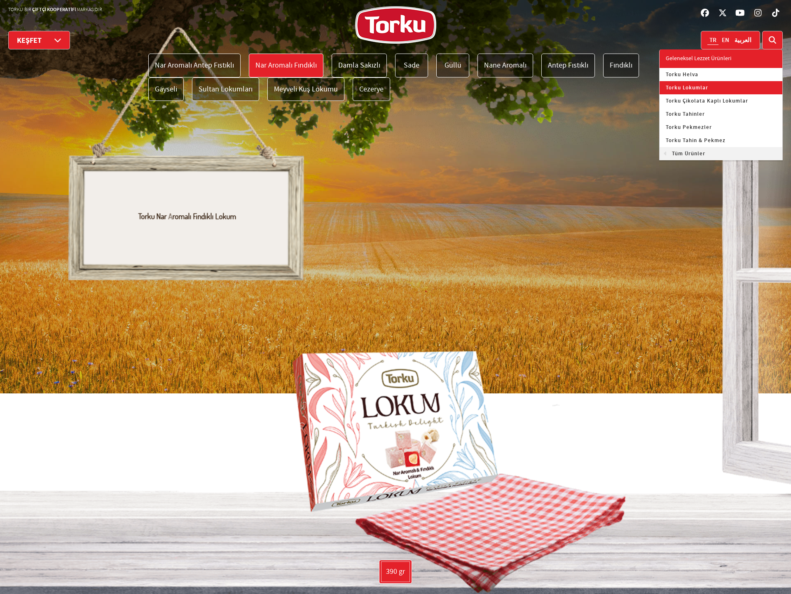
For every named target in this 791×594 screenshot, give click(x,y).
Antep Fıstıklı (568, 65)
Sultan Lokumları (226, 89)
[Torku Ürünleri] (395, 25)
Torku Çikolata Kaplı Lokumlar (707, 101)
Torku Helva (682, 74)
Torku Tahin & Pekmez (695, 140)
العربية (743, 40)
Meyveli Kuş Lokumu (306, 89)
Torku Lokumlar (687, 87)
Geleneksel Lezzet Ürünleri (698, 58)
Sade (411, 65)
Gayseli (166, 89)
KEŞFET (29, 40)
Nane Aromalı (505, 65)
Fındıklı (621, 65)
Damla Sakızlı (359, 65)
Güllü (453, 65)
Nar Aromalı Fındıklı (286, 65)
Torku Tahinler (685, 114)
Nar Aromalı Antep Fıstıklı (194, 65)
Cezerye (371, 89)
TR (712, 40)
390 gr (395, 571)
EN (725, 40)
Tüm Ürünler (688, 153)
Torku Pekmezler (689, 127)
